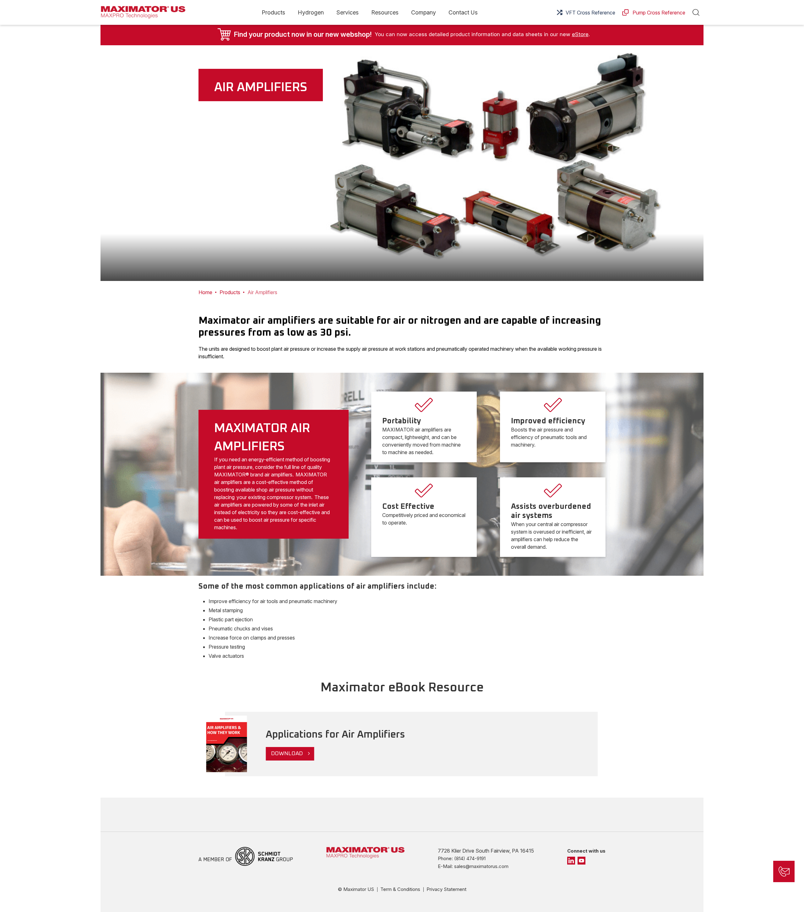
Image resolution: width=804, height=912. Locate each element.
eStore (580, 34)
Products (273, 12)
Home (205, 292)
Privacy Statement (446, 889)
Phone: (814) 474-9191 (462, 858)
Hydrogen (311, 12)
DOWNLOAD (287, 753)
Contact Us (463, 12)
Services (347, 12)
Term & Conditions (400, 889)
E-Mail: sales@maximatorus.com (473, 866)
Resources (385, 12)
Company (423, 12)
